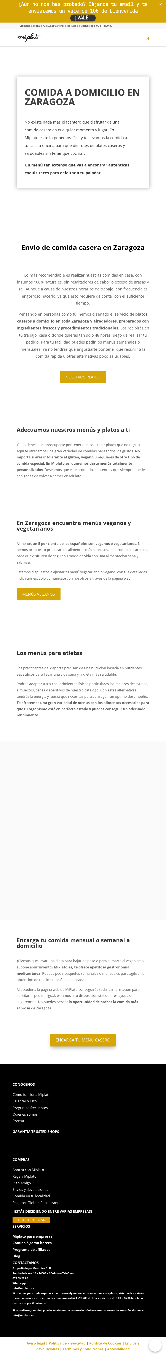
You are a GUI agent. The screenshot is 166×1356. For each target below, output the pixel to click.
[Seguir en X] (24, 1325)
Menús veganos (38, 594)
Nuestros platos (83, 377)
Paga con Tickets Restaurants (36, 1202)
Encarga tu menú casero (83, 1040)
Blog (16, 1256)
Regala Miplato (25, 1176)
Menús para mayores (82, 887)
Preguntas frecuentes (30, 1107)
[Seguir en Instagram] (33, 1325)
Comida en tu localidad (31, 1196)
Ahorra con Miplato (28, 1169)
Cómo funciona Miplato (32, 1094)
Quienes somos (25, 1114)
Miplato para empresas (32, 1236)
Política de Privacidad (67, 1343)
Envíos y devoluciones (30, 1189)
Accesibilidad (118, 1349)
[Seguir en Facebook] (16, 1325)
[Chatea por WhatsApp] (155, 1345)
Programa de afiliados (31, 1249)
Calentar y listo (25, 1101)
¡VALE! (83, 18)
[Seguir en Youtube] (41, 1325)
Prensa (18, 1120)
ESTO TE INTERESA (31, 1220)
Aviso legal (36, 1343)
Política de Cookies (105, 1343)
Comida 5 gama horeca (32, 1242)
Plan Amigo (22, 1183)
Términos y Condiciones (83, 1349)
